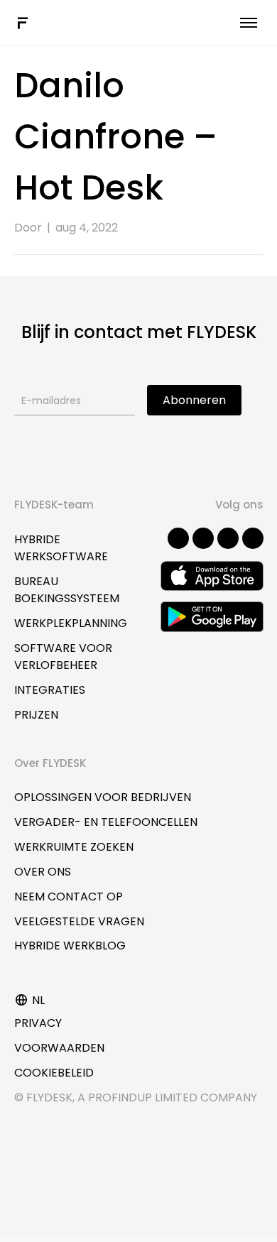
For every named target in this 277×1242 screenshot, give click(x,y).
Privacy (38, 1023)
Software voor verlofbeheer (63, 656)
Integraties (49, 690)
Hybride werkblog (70, 945)
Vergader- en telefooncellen (105, 822)
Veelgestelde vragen (79, 921)
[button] (178, 538)
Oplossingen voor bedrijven (102, 797)
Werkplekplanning (70, 623)
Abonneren (194, 400)
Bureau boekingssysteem (66, 589)
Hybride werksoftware (61, 548)
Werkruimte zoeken (74, 847)
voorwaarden (59, 1048)
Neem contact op (68, 896)
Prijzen (36, 715)
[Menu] (248, 23)
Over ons (42, 872)
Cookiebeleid (54, 1072)
